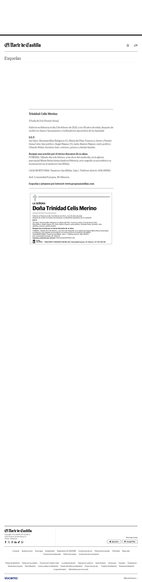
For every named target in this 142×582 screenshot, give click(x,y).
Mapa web (126, 551)
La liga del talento (60, 569)
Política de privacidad (102, 551)
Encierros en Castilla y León (49, 563)
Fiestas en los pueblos (29, 563)
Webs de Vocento (130, 578)
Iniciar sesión (128, 45)
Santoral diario (100, 563)
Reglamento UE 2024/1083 (66, 551)
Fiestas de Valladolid (12, 563)
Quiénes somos (27, 551)
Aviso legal (39, 551)
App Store (115, 542)
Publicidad (116, 551)
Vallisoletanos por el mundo (78, 569)
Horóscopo (112, 563)
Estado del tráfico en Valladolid (71, 566)
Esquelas (12, 58)
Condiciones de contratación (89, 554)
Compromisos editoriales (52, 554)
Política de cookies (69, 554)
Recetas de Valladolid (126, 566)
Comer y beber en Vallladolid (48, 566)
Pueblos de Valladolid (109, 566)
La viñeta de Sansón (69, 563)
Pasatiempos (132, 563)
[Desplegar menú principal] (136, 45)
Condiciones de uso (85, 551)
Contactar (15, 551)
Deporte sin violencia (85, 563)
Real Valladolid (30, 566)
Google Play (131, 542)
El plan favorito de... (92, 566)
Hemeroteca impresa (15, 566)
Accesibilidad (49, 551)
